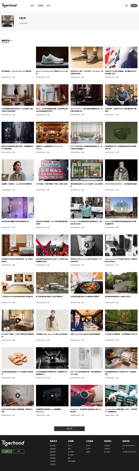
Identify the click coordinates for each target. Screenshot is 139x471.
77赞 (48, 114)
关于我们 (107, 445)
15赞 (117, 302)
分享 (18, 451)
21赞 (117, 152)
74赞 (117, 114)
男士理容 (71, 455)
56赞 (117, 378)
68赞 (13, 378)
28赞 (82, 227)
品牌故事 (53, 452)
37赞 (13, 227)
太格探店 (53, 464)
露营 (69, 458)
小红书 (88, 445)
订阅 (7, 451)
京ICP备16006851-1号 (128, 447)
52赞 (48, 265)
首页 (32, 5)
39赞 (13, 265)
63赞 (117, 227)
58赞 (82, 302)
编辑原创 (6, 40)
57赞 (117, 340)
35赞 (13, 152)
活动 (48, 5)
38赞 (48, 415)
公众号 (88, 449)
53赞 (48, 190)
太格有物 (14, 5)
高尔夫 (70, 445)
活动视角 (53, 458)
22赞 (13, 190)
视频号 (88, 452)
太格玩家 (53, 461)
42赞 (82, 378)
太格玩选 (53, 449)
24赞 (82, 265)
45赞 (48, 340)
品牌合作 (107, 449)
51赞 (13, 77)
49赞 (117, 77)
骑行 (69, 449)
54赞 (82, 114)
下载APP (134, 5)
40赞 (13, 340)
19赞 (48, 77)
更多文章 (69, 428)
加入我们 (107, 452)
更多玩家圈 (71, 461)
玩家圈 (40, 5)
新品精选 (53, 445)
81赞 (82, 77)
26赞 (82, 190)
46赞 (82, 152)
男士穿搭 (71, 452)
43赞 (117, 190)
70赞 (13, 114)
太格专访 (53, 455)
